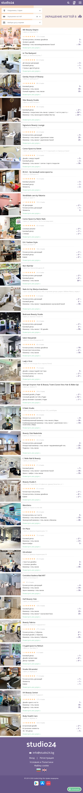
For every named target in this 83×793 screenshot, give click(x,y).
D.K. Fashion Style (30, 242)
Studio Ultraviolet (30, 669)
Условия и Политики (41, 762)
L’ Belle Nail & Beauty (32, 458)
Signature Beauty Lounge (33, 125)
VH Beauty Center (30, 692)
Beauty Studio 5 (29, 482)
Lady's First (27, 361)
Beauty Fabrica (29, 622)
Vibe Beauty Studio (31, 100)
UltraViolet (27, 552)
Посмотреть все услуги (31, 48)
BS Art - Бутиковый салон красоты (38, 172)
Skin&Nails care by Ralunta (34, 195)
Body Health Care (30, 716)
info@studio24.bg (43, 752)
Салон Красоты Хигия (32, 148)
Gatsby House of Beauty (33, 77)
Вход (32, 757)
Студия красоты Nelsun (33, 646)
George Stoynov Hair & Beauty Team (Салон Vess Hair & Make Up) (51, 385)
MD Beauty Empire (30, 30)
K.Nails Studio (28, 408)
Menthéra (27, 505)
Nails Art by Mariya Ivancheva (35, 289)
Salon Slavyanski (29, 338)
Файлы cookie (41, 765)
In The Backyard (29, 53)
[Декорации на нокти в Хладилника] (39, 770)
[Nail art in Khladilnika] (44, 770)
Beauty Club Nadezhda (32, 433)
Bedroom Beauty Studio (33, 314)
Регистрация (47, 757)
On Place (26, 529)
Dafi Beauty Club (30, 599)
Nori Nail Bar (28, 266)
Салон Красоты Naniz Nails (34, 219)
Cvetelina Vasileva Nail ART (34, 575)
